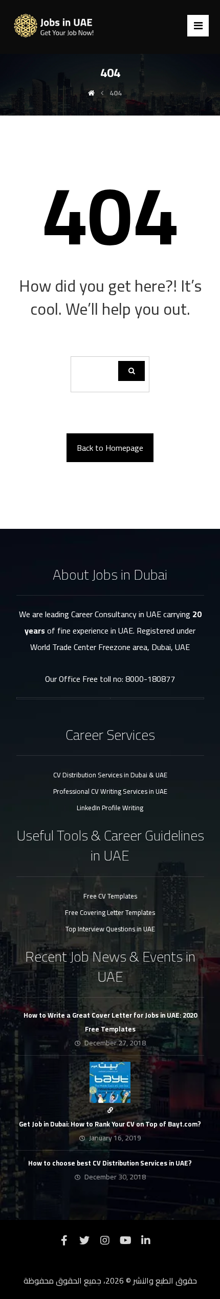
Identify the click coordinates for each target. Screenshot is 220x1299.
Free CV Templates (110, 896)
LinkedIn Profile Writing (110, 807)
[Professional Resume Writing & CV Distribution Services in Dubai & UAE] (57, 26)
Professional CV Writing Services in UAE (110, 791)
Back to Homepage (110, 447)
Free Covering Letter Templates (110, 912)
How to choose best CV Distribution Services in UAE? (110, 1163)
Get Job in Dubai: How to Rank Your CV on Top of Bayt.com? (110, 1124)
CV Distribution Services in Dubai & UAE (110, 775)
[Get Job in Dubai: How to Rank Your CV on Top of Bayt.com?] (110, 1082)
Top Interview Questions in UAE (110, 929)
